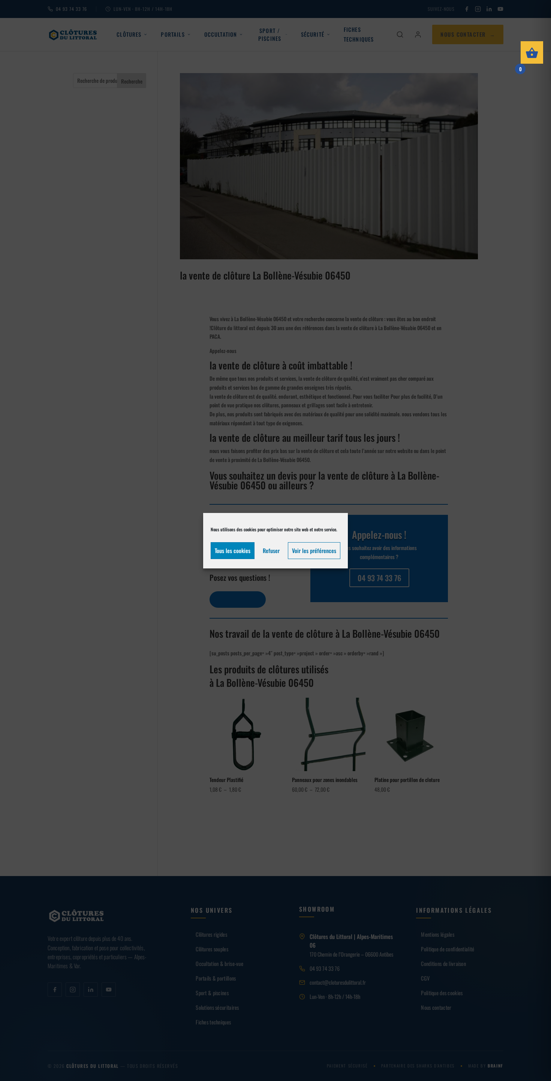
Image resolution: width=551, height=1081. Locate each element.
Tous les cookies (232, 550)
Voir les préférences (314, 550)
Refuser (271, 550)
